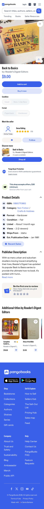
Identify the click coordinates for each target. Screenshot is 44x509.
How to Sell (30, 393)
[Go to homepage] (9, 4)
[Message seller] (12, 140)
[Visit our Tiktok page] (32, 488)
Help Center (31, 441)
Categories (9, 404)
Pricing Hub (31, 412)
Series (7, 419)
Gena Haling (20, 128)
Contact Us (30, 446)
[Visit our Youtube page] (27, 488)
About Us (8, 441)
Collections (9, 399)
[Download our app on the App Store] (12, 380)
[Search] (38, 10)
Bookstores (9, 393)
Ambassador (10, 465)
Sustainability (10, 455)
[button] (22, 198)
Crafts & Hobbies (25, 211)
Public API (9, 475)
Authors (8, 409)
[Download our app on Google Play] (28, 380)
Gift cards (8, 425)
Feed (27, 423)
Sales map (30, 417)
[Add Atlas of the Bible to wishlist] (36, 322)
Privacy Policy (28, 499)
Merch (7, 470)
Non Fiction (23, 208)
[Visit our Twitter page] (16, 488)
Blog (6, 460)
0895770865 (19, 203)
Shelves (8, 414)
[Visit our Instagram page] (22, 488)
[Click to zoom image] (22, 42)
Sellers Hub (30, 399)
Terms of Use (16, 499)
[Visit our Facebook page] (11, 488)
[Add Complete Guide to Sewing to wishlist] (16, 322)
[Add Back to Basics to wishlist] (40, 24)
